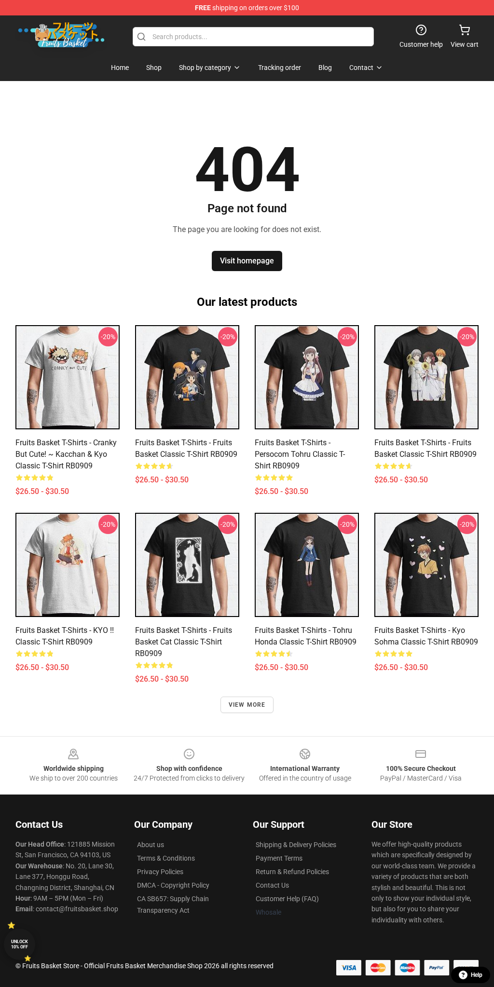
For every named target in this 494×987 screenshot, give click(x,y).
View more (247, 704)
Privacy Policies (160, 872)
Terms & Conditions (166, 858)
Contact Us (272, 885)
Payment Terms (279, 858)
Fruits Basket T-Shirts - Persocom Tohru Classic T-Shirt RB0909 (300, 454)
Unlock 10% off (19, 944)
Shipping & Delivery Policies (296, 845)
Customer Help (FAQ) (287, 899)
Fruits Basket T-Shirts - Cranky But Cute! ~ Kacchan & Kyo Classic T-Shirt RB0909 (66, 454)
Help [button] (476, 975)
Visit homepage (247, 260)
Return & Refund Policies (292, 872)
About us (150, 845)
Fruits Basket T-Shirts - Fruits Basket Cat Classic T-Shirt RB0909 (183, 642)
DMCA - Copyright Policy (173, 885)
